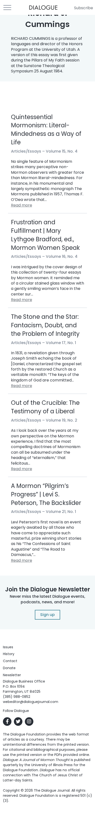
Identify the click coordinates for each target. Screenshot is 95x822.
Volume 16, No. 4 (61, 256)
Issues (8, 647)
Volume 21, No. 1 (61, 511)
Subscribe (83, 8)
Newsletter (12, 675)
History (8, 653)
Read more (21, 205)
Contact (10, 660)
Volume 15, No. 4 (61, 151)
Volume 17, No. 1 (61, 343)
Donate (9, 668)
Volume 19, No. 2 (61, 420)
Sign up (47, 614)
